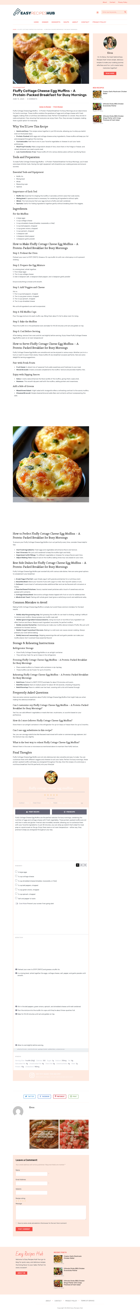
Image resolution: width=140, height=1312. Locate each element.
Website (18, 1189)
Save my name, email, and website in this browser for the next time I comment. (42, 1223)
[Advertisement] (51, 412)
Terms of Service (87, 1301)
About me (21, 1273)
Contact (112, 2)
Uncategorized (19, 87)
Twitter (31, 1096)
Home (36, 22)
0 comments (32, 99)
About (105, 2)
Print (75, 1096)
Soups (66, 22)
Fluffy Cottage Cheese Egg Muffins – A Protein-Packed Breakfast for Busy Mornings (50, 93)
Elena (31, 1107)
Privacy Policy (122, 2)
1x (77, 865)
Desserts (56, 22)
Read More (110, 73)
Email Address (21, 1179)
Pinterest (61, 1096)
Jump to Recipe (45, 107)
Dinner (45, 22)
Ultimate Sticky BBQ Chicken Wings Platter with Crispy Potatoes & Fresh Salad (113, 118)
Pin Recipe (70, 812)
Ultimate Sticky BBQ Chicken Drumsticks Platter (113, 105)
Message (19, 1204)
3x (85, 865)
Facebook (45, 1096)
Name (18, 1170)
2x (81, 865)
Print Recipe (58, 107)
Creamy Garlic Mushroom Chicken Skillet (73, 1257)
